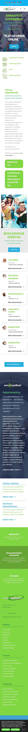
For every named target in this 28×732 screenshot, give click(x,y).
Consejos (14, 576)
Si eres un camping (8, 674)
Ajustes (23, 729)
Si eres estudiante (8, 689)
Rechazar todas (15, 729)
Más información (15, 268)
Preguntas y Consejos (9, 697)
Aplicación (14, 534)
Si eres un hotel (7, 666)
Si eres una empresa (9, 671)
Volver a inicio (7, 629)
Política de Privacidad (9, 645)
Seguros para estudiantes (10, 699)
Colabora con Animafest (10, 660)
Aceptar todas (6, 729)
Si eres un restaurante (9, 668)
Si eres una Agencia (8, 676)
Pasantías (5, 640)
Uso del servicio (7, 643)
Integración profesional (9, 705)
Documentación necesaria (14, 554)
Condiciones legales (8, 648)
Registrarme (18, 3)
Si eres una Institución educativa (12, 663)
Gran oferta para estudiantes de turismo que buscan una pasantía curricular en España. (13, 489)
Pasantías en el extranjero (10, 691)
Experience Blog (7, 702)
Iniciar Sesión (10, 3)
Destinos (5, 637)
